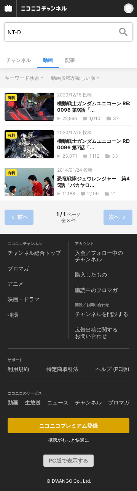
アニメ (16, 283)
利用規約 (18, 369)
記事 (70, 60)
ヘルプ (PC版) (112, 369)
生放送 (33, 402)
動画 (48, 60)
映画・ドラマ (24, 299)
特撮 (13, 314)
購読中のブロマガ (96, 290)
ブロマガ (18, 268)
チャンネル (18, 60)
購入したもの (91, 274)
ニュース (57, 402)
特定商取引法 (62, 369)
